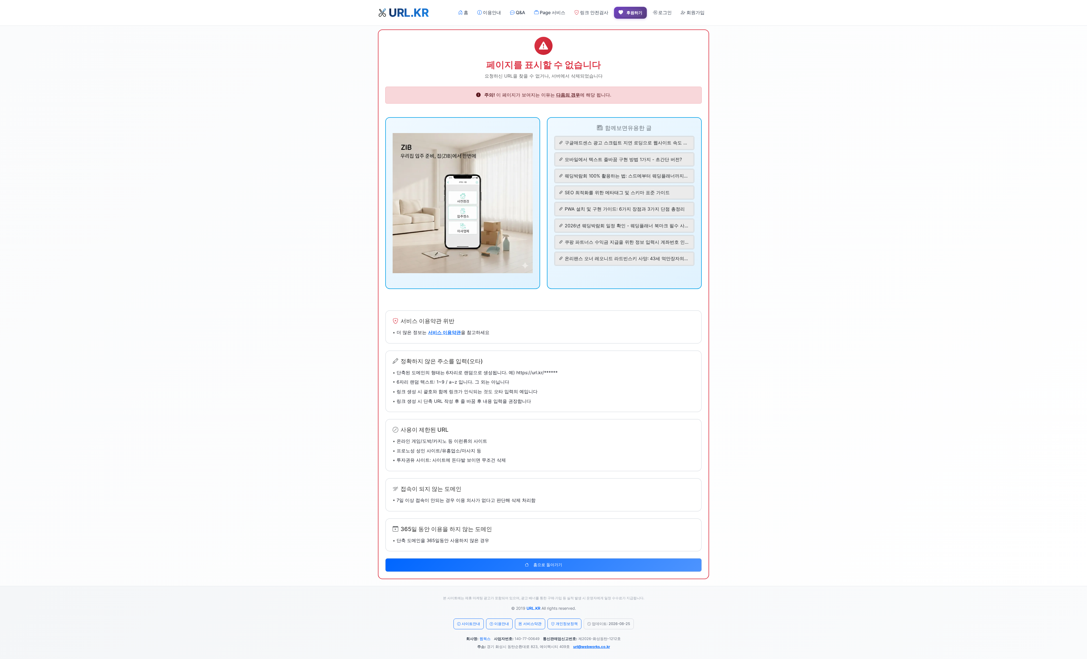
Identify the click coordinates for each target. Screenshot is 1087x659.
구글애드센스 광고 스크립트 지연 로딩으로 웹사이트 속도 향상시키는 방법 (627, 143)
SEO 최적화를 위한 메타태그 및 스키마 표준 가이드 (617, 192)
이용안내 (491, 12)
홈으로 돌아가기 (547, 564)
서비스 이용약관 (444, 332)
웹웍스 (485, 639)
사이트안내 (471, 624)
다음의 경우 (568, 95)
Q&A (520, 12)
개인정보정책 (567, 624)
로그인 (664, 12)
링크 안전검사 (593, 12)
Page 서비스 (552, 12)
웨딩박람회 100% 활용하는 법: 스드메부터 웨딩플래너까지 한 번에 (627, 176)
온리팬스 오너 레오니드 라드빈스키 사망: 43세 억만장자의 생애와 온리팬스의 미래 (627, 258)
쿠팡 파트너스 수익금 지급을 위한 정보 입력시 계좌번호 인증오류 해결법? (627, 242)
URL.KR (533, 608)
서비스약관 (532, 624)
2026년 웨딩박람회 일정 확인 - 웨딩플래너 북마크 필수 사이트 (627, 225)
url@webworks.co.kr (591, 647)
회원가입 (695, 12)
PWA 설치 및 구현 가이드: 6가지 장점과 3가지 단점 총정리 (625, 209)
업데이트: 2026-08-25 (611, 624)
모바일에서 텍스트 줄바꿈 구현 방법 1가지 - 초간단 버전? (623, 159)
